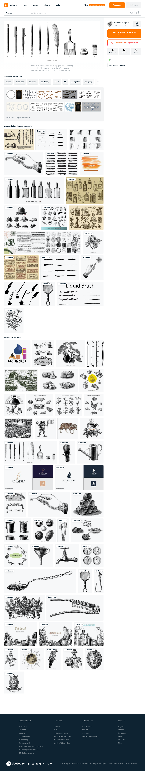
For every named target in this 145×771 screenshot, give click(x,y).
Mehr (58, 5)
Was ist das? (126, 60)
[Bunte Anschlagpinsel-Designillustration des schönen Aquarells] (92, 163)
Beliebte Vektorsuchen (62, 736)
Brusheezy (23, 726)
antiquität (75, 82)
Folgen (137, 25)
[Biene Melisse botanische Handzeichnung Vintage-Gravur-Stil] (11, 659)
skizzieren (20, 82)
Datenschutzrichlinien (115, 764)
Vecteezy (22, 730)
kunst (56, 82)
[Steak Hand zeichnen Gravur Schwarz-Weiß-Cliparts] (87, 530)
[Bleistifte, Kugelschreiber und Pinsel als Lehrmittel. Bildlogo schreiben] (17, 353)
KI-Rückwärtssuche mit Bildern (31, 746)
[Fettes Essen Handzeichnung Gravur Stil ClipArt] (20, 634)
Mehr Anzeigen (91, 107)
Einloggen (134, 5)
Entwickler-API (24, 743)
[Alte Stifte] (19, 139)
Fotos (25, 5)
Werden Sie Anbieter (90, 736)
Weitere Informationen (117, 65)
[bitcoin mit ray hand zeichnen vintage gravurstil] (32, 659)
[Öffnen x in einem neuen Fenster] (48, 764)
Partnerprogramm (61, 733)
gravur (8, 82)
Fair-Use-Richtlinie (131, 764)
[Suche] (131, 12)
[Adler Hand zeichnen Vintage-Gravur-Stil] (67, 452)
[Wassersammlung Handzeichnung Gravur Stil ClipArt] (89, 634)
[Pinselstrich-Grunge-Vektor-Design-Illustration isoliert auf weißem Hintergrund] (61, 163)
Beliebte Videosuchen (62, 743)
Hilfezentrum (87, 726)
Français (121, 740)
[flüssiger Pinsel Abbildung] (80, 294)
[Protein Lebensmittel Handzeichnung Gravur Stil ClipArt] (55, 634)
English (121, 726)
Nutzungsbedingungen (98, 764)
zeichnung (45, 82)
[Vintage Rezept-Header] (21, 267)
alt (65, 82)
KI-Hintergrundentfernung (29, 750)
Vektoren (13, 5)
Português (122, 733)
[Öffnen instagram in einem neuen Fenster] (33, 764)
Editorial (47, 5)
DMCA (56, 730)
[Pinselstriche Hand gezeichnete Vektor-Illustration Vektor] (86, 139)
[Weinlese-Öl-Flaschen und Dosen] (85, 190)
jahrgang (88, 82)
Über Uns (85, 733)
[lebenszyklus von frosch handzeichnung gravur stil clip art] (16, 555)
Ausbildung (23, 740)
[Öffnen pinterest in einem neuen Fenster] (40, 764)
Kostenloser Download (124, 33)
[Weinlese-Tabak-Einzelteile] (86, 217)
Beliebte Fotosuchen (61, 740)
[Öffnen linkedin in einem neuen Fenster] (37, 764)
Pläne (86, 5)
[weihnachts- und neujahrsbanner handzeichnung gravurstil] (24, 608)
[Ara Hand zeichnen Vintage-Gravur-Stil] (53, 659)
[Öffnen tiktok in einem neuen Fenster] (44, 764)
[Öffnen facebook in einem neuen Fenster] (29, 764)
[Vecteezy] (6, 5)
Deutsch (121, 736)
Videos (35, 5)
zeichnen (32, 82)
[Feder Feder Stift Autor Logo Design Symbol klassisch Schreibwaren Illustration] (79, 477)
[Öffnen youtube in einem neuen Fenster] (51, 764)
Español (121, 730)
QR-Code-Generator (26, 753)
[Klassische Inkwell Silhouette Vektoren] (21, 294)
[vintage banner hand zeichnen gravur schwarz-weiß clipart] (43, 353)
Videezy (22, 733)
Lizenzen (57, 726)
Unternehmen (24, 736)
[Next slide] (100, 82)
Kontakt (85, 730)
